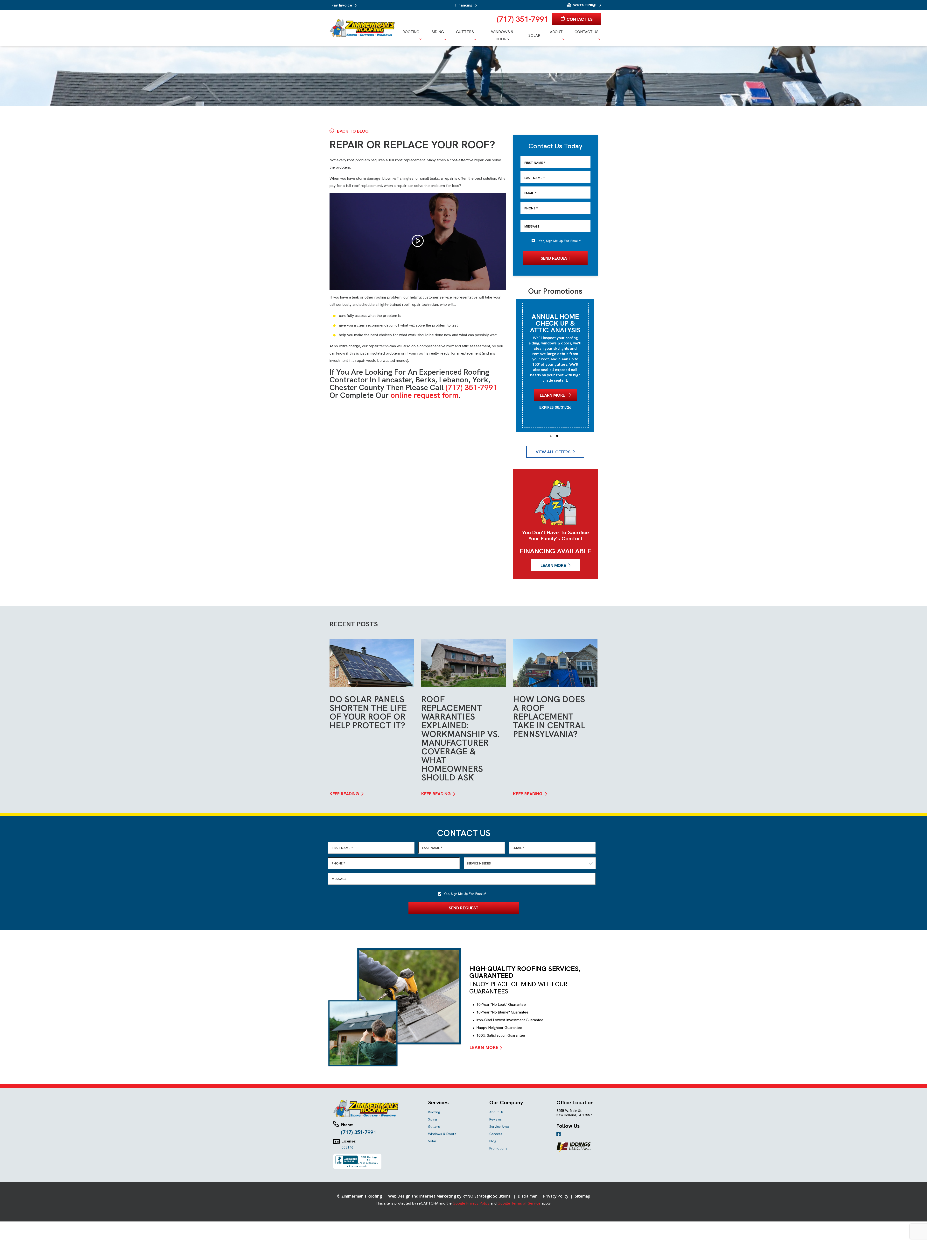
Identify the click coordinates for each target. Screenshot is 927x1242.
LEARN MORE (553, 565)
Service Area (499, 1126)
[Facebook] (558, 1134)
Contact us (579, 19)
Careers (495, 1134)
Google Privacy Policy (471, 1203)
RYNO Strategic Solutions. (487, 1196)
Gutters (434, 1126)
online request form (424, 395)
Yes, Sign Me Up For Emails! (560, 241)
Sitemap (582, 1196)
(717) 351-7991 (522, 19)
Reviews (495, 1119)
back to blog (352, 131)
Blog (492, 1141)
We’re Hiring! (584, 4)
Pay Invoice (341, 5)
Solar (432, 1141)
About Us (496, 1112)
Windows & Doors (442, 1134)
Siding (432, 1119)
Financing (463, 5)
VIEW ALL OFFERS (553, 451)
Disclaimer (528, 1196)
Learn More (553, 377)
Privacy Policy (556, 1196)
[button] (551, 436)
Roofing (434, 1112)
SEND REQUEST (555, 258)
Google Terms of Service (519, 1203)
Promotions (498, 1148)
